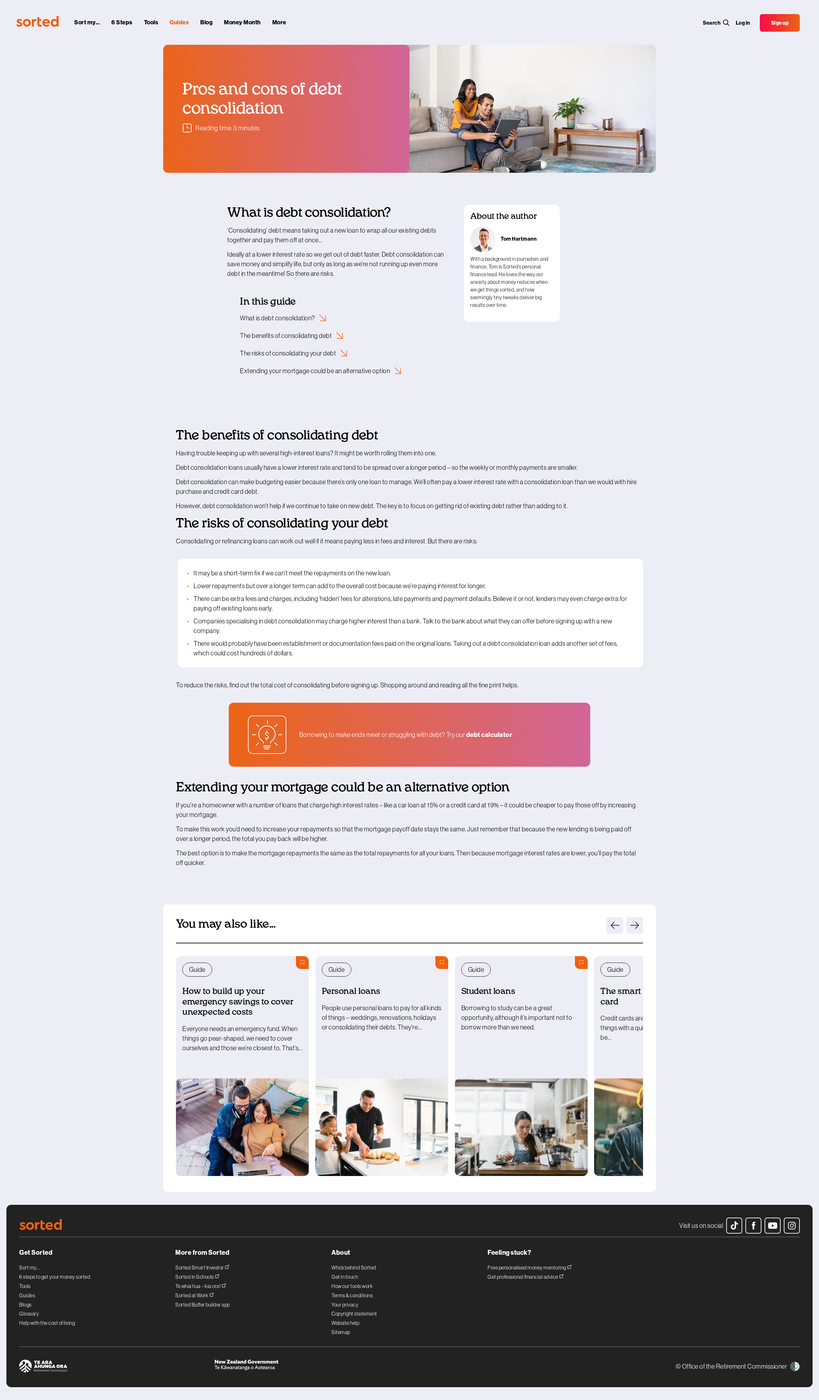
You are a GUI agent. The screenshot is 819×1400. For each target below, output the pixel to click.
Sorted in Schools (195, 1277)
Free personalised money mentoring (527, 1267)
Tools (25, 1286)
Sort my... (29, 1267)
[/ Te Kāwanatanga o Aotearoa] (312, 1367)
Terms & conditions (352, 1295)
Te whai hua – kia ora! (198, 1286)
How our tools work (352, 1286)
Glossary (29, 1313)
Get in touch (344, 1277)
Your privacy (344, 1305)
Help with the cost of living (47, 1323)
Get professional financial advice (523, 1277)
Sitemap (340, 1332)
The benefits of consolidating (286, 335)
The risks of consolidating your (288, 353)
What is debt (278, 318)
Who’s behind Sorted (353, 1267)
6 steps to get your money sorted (54, 1277)
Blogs (25, 1305)
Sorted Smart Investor (200, 1267)
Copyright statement (354, 1313)
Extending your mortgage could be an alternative (315, 370)
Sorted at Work (192, 1295)
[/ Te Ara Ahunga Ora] (116, 1367)
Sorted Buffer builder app (202, 1305)
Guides (27, 1295)
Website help (345, 1323)
